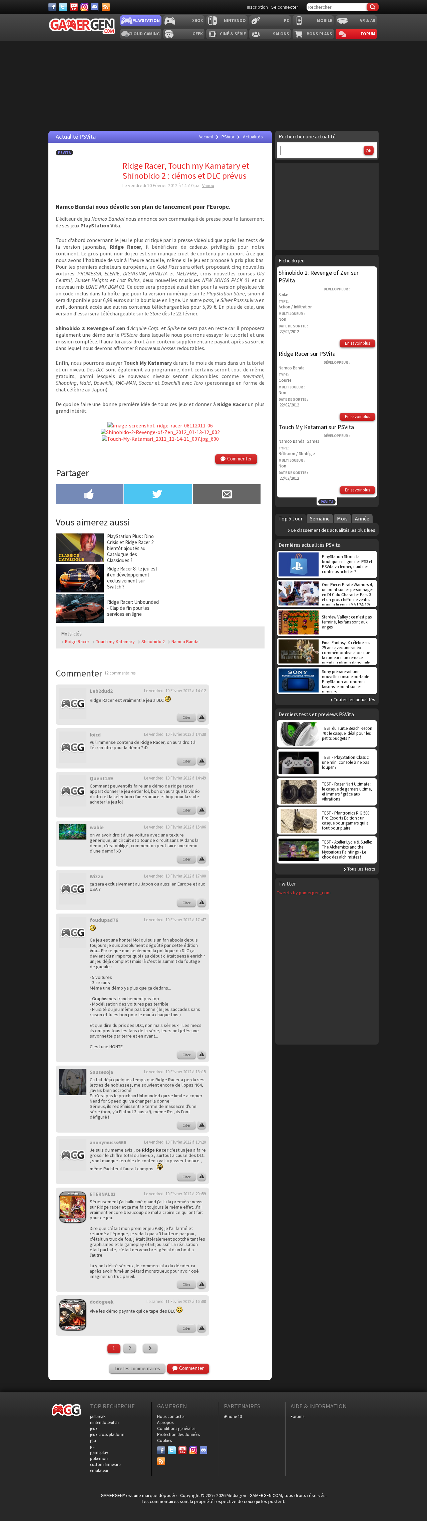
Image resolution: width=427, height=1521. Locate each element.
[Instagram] (84, 7)
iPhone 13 (233, 1416)
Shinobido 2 (153, 641)
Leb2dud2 (101, 691)
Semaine (320, 518)
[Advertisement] (213, 574)
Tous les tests (361, 869)
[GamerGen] (81, 26)
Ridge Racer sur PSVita (307, 353)
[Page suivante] (150, 1348)
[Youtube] (74, 7)
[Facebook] (52, 7)
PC (286, 20)
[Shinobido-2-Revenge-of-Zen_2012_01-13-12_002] (160, 432)
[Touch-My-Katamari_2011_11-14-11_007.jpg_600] (160, 438)
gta (93, 1440)
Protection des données (178, 1434)
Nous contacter (171, 1416)
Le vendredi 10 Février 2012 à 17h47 (175, 920)
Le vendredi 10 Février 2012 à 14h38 (175, 734)
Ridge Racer (77, 641)
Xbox (197, 20)
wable (97, 827)
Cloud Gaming (144, 34)
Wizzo (96, 876)
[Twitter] (63, 7)
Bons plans (319, 34)
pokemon (99, 1458)
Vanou (208, 185)
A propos (165, 1422)
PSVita (64, 152)
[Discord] (95, 7)
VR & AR (367, 20)
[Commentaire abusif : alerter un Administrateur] (201, 717)
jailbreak (97, 1416)
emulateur (99, 1470)
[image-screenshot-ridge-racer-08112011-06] (160, 425)
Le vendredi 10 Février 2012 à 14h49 (175, 778)
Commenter (239, 458)
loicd (95, 734)
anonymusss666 (108, 1142)
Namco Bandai (185, 641)
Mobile (324, 20)
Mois (342, 518)
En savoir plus (357, 343)
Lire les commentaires (137, 1368)
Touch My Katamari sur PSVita (316, 427)
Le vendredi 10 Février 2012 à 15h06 (175, 827)
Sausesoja (101, 1072)
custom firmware (105, 1464)
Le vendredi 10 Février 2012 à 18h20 (175, 1142)
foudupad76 (104, 920)
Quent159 (101, 778)
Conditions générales (176, 1428)
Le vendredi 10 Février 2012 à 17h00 (175, 876)
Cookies (164, 1440)
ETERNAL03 (103, 1194)
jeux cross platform (107, 1434)
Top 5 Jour (291, 518)
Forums (297, 1416)
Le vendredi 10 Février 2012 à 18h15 (175, 1072)
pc (92, 1446)
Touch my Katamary (115, 641)
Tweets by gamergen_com (304, 893)
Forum (368, 34)
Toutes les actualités (354, 699)
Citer (186, 717)
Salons (281, 34)
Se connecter (284, 7)
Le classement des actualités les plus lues (333, 530)
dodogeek (101, 1302)
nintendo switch (104, 1422)
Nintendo (235, 20)
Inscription (257, 7)
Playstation (146, 20)
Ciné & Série (233, 34)
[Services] (106, 7)
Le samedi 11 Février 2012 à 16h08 (176, 1301)
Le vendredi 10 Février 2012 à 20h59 (175, 1194)
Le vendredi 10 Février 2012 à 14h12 (175, 690)
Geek (197, 34)
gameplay (99, 1452)
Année (362, 518)
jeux (93, 1428)
